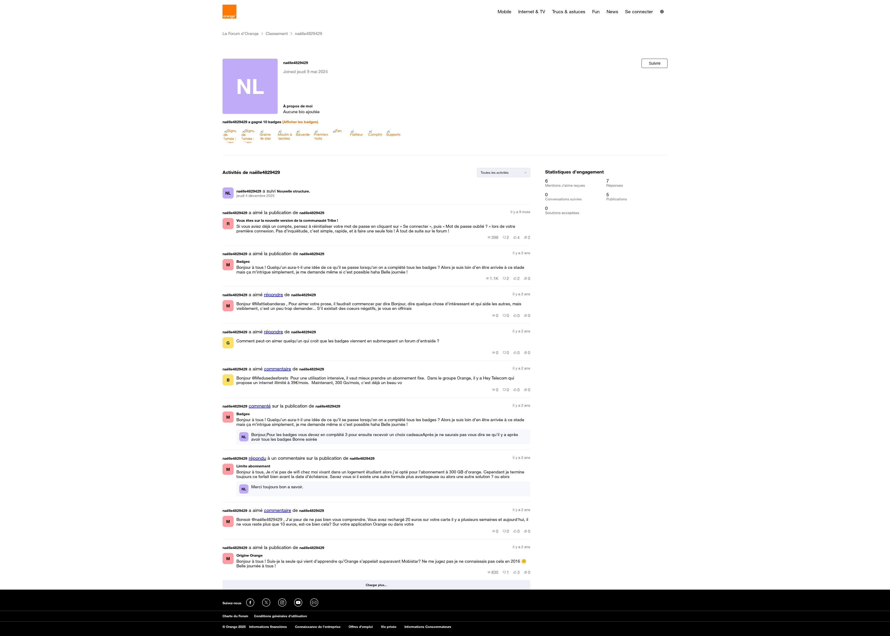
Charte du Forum (235, 616)
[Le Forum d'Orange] (229, 11)
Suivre (655, 63)
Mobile (504, 11)
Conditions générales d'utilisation (280, 616)
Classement (277, 33)
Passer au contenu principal (24, 3)
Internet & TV (531, 11)
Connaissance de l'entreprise (317, 627)
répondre (273, 294)
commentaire (277, 368)
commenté (260, 405)
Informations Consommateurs (427, 627)
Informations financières (268, 627)
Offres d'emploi (361, 627)
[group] (493, 237)
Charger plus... (376, 585)
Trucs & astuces (568, 11)
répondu (257, 458)
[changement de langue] (662, 11)
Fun (596, 11)
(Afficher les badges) (300, 121)
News (612, 11)
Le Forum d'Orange (240, 33)
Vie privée (388, 627)
